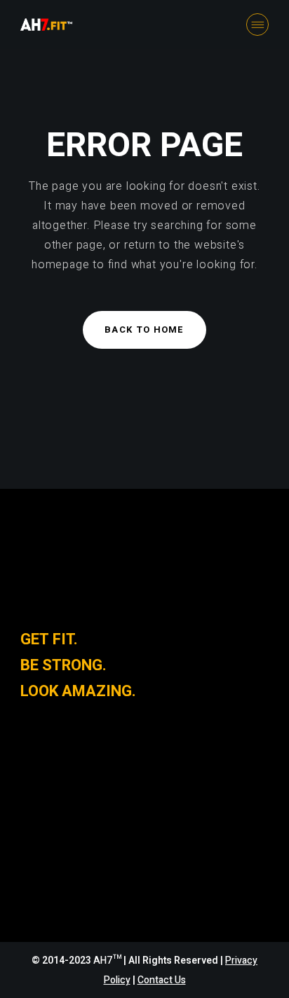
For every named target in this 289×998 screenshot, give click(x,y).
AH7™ (108, 960)
